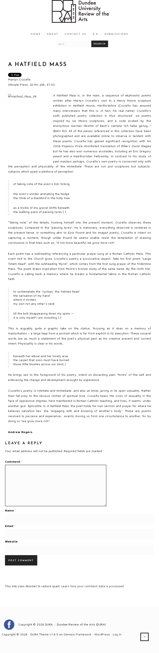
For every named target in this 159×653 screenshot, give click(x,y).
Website (11, 541)
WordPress (102, 634)
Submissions (116, 34)
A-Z (95, 34)
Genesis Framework (78, 634)
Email (10, 526)
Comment (14, 461)
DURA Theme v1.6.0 (44, 634)
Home (36, 34)
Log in (117, 634)
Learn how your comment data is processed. (93, 586)
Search (100, 44)
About (52, 34)
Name (10, 510)
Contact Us (75, 34)
